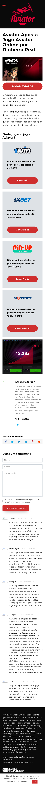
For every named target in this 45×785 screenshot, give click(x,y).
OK (35, 782)
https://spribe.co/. (18, 752)
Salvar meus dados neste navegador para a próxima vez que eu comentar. (22, 501)
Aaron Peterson (25, 381)
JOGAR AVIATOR (23, 86)
